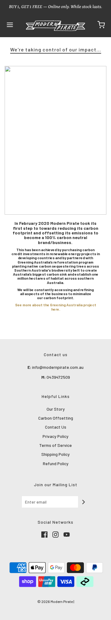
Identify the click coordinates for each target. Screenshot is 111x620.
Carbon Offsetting (55, 418)
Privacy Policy (55, 436)
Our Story (56, 409)
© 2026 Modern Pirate (55, 601)
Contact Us (55, 427)
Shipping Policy (55, 454)
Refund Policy (55, 463)
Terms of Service (55, 445)
